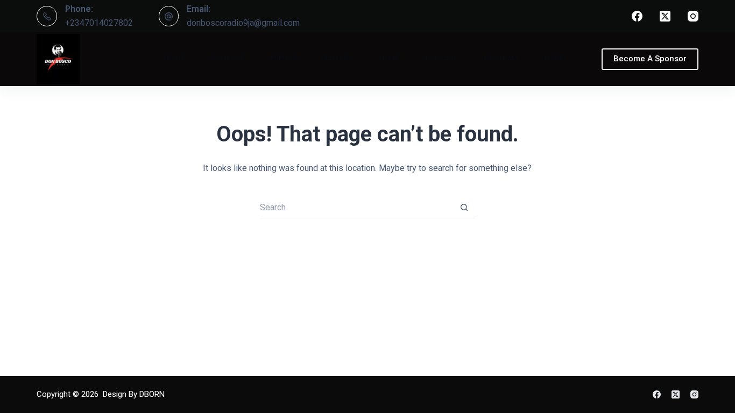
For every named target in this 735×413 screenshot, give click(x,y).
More (554, 58)
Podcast (441, 58)
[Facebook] (637, 16)
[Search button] (464, 207)
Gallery (337, 58)
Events (283, 58)
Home (389, 58)
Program (501, 58)
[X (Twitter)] (665, 16)
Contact (227, 58)
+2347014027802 (99, 23)
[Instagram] (693, 16)
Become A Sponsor (650, 58)
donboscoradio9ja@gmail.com (243, 23)
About (173, 58)
